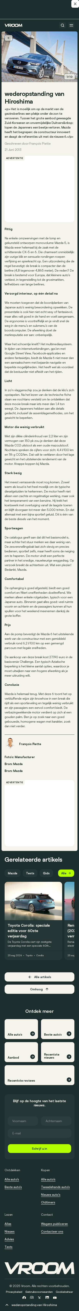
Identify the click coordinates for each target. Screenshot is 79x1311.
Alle (64, 873)
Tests (30, 873)
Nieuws (10, 1231)
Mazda (18, 771)
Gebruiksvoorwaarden (39, 1291)
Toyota (29, 955)
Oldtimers (48, 1202)
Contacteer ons (52, 1231)
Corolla (40, 955)
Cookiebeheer (64, 1291)
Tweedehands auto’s (55, 1187)
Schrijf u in (39, 1148)
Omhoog (36, 989)
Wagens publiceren (54, 1224)
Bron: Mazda (14, 763)
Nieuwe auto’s (50, 1195)
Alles (8, 1224)
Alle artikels (42, 977)
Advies (9, 1239)
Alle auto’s (12, 1179)
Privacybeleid (14, 1291)
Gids (46, 873)
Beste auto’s (13, 1187)
